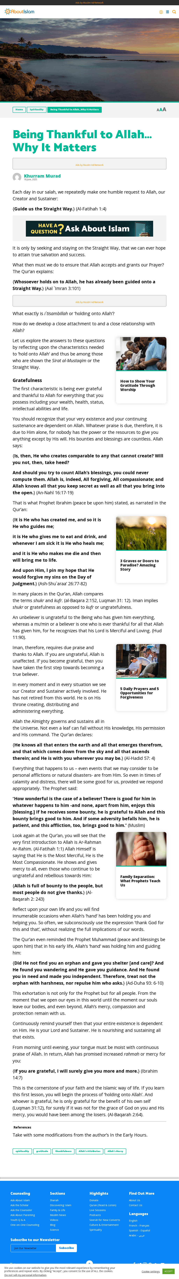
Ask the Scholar (19, 1205)
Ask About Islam (20, 1200)
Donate (94, 1200)
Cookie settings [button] (151, 1271)
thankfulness (63, 1151)
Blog (52, 1224)
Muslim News (58, 1215)
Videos (54, 1220)
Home (19, 110)
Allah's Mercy (115, 1151)
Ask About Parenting (22, 1215)
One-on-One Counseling (24, 1224)
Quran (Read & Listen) (103, 1205)
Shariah (54, 1200)
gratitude (42, 1151)
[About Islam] (19, 11)
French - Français (139, 1225)
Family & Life (57, 1210)
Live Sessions (98, 1210)
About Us (134, 1200)
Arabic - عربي (137, 1235)
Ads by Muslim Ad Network (89, 2)
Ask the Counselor (21, 1210)
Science (54, 1229)
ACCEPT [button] (168, 1271)
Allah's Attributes (89, 1151)
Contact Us (135, 1205)
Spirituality (37, 110)
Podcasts (95, 1215)
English (133, 1220)
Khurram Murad (42, 176)
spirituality (22, 1151)
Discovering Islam (60, 1205)
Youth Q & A (17, 1220)
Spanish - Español (139, 1230)
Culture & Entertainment (104, 1224)
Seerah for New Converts (105, 1220)
